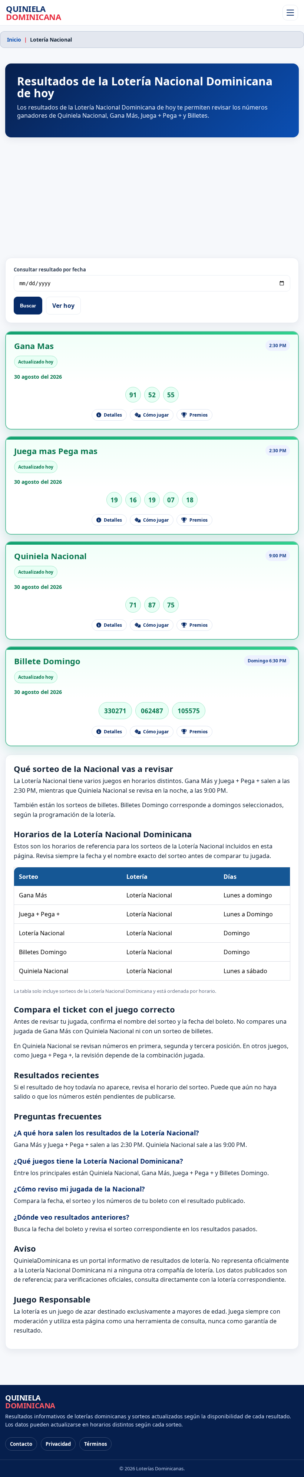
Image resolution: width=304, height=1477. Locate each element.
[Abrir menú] (290, 12)
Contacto (21, 1444)
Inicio (14, 39)
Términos (95, 1444)
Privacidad (58, 1444)
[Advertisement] (152, 198)
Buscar (28, 306)
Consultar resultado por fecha (50, 269)
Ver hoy (63, 305)
